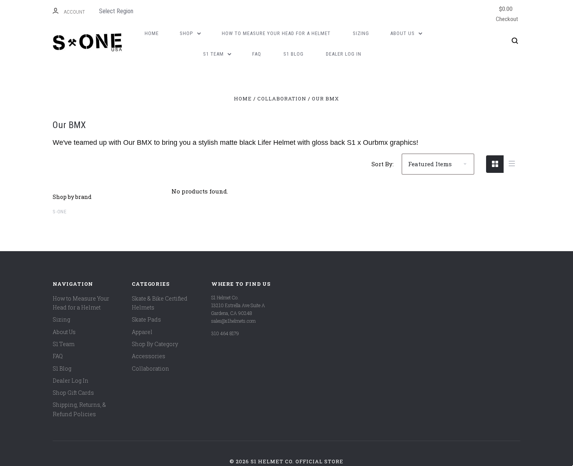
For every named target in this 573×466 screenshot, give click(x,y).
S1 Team (214, 54)
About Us (403, 33)
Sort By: (382, 164)
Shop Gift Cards (73, 392)
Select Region (116, 11)
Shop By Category (155, 344)
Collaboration (150, 368)
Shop (187, 33)
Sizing (361, 33)
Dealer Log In (343, 54)
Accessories (148, 356)
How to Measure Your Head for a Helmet (276, 33)
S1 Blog (293, 54)
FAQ (256, 54)
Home (152, 33)
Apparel (142, 332)
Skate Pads (146, 319)
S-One (60, 212)
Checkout (507, 13)
